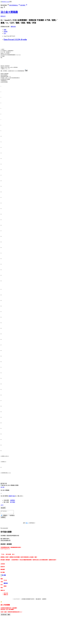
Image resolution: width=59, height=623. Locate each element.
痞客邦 (10, 496)
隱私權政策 (38, 599)
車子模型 (12, 502)
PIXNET (18, 599)
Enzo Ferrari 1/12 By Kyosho (15, 39)
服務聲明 (44, 599)
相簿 (5, 29)
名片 (5, 33)
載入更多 (3, 507)
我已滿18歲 (3, 614)
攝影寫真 (13, 26)
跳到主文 (3, 16)
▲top (2, 505)
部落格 (5, 31)
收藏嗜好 (12, 500)
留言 (14, 496)
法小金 (2, 487)
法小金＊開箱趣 (9, 12)
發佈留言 (3, 517)
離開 (9, 614)
